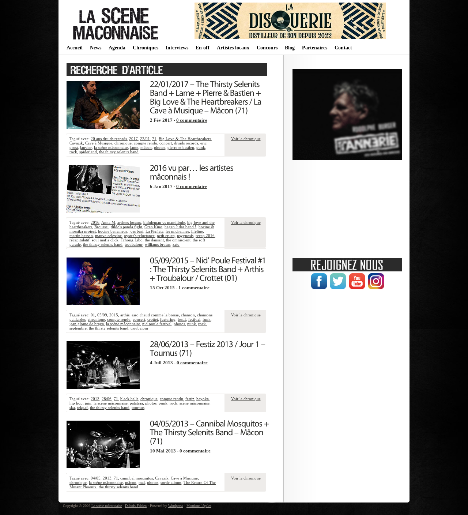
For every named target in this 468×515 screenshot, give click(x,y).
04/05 (96, 478)
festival (194, 319)
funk (207, 319)
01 (93, 315)
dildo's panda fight (126, 227)
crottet (152, 319)
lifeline (197, 231)
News (95, 47)
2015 (113, 315)
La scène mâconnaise (106, 506)
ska (72, 407)
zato (176, 244)
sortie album (171, 482)
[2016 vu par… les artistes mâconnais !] (192, 171)
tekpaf (82, 407)
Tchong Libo (132, 240)
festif (182, 319)
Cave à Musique (98, 143)
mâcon (146, 147)
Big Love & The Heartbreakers (185, 138)
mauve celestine (108, 235)
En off (203, 47)
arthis (124, 315)
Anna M (108, 222)
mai (142, 482)
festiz (189, 398)
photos (159, 147)
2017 (133, 138)
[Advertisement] (347, 206)
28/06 (107, 398)
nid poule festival (156, 324)
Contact (343, 47)
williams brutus (157, 244)
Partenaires (314, 47)
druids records (186, 143)
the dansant (154, 240)
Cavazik (76, 143)
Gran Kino (153, 227)
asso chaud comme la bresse (155, 315)
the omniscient (178, 240)
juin (88, 403)
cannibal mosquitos (136, 478)
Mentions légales (198, 506)
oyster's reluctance (139, 235)
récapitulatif (79, 240)
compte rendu (145, 143)
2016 (95, 222)
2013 (95, 398)
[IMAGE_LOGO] (116, 40)
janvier (86, 147)
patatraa (136, 403)
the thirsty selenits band (119, 152)
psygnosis (185, 235)
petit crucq (166, 235)
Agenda (117, 47)
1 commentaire (194, 287)
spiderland (88, 152)
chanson (188, 315)
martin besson (81, 235)
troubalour (134, 244)
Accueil (75, 47)
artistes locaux (129, 222)
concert (165, 143)
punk (200, 147)
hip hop (76, 403)
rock (73, 152)
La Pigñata (154, 231)
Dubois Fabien (136, 506)
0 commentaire (191, 120)
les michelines (177, 231)
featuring (168, 319)
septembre (78, 328)
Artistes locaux (233, 47)
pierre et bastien (180, 147)
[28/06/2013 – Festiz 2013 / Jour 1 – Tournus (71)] (208, 348)
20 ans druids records (109, 138)
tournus (138, 407)
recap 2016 (205, 235)
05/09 (102, 315)
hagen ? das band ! (180, 227)
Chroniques (145, 47)
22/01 (145, 138)
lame (134, 147)
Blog (290, 47)
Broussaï (101, 227)
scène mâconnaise (195, 403)
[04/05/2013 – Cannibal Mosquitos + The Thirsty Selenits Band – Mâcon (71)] (210, 431)
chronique (123, 143)
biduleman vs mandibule (164, 222)
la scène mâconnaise (111, 147)
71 (154, 138)
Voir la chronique (246, 138)
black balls (129, 398)
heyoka (202, 398)
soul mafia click (105, 240)
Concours (267, 47)
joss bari (136, 231)
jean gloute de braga (86, 324)
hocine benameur (112, 231)
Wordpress (175, 506)
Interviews (177, 47)
